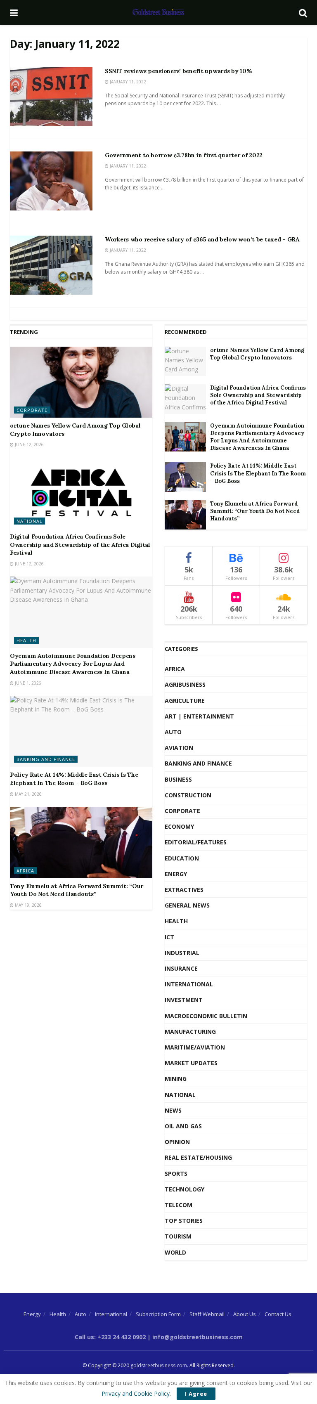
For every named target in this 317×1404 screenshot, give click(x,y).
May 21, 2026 (28, 794)
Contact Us (278, 1314)
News (173, 1110)
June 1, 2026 (27, 683)
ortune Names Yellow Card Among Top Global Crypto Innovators (257, 354)
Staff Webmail (207, 1314)
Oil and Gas (183, 1126)
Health (26, 640)
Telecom (178, 1205)
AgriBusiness (185, 684)
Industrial (182, 953)
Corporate (32, 410)
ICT (169, 937)
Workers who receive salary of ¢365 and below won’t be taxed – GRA (202, 239)
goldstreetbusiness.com (158, 1365)
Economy (179, 826)
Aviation (179, 748)
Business (178, 779)
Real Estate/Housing (198, 1157)
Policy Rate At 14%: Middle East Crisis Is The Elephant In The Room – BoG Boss (74, 779)
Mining (176, 1079)
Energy (176, 874)
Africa (25, 870)
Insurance (181, 968)
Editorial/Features (196, 842)
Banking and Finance (46, 759)
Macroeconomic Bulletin (206, 1016)
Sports (176, 1173)
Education (182, 858)
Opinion (177, 1142)
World (175, 1252)
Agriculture (185, 700)
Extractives (184, 889)
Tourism (178, 1236)
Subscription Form (158, 1314)
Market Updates (191, 1063)
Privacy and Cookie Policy (136, 1393)
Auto (173, 732)
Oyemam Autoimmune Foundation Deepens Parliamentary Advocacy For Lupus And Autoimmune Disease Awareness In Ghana (72, 664)
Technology (184, 1189)
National (30, 521)
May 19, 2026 (28, 905)
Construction (188, 795)
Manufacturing (190, 1031)
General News (187, 905)
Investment (184, 1000)
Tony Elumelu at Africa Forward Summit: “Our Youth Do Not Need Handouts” (76, 890)
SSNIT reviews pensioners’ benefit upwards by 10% (178, 71)
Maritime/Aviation (195, 1047)
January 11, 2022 (127, 82)
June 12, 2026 (29, 444)
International (189, 984)
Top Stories (184, 1220)
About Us (244, 1314)
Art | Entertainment (199, 716)
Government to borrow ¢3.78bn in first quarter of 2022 (184, 155)
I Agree (196, 1393)
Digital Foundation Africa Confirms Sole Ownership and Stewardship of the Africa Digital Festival (80, 544)
